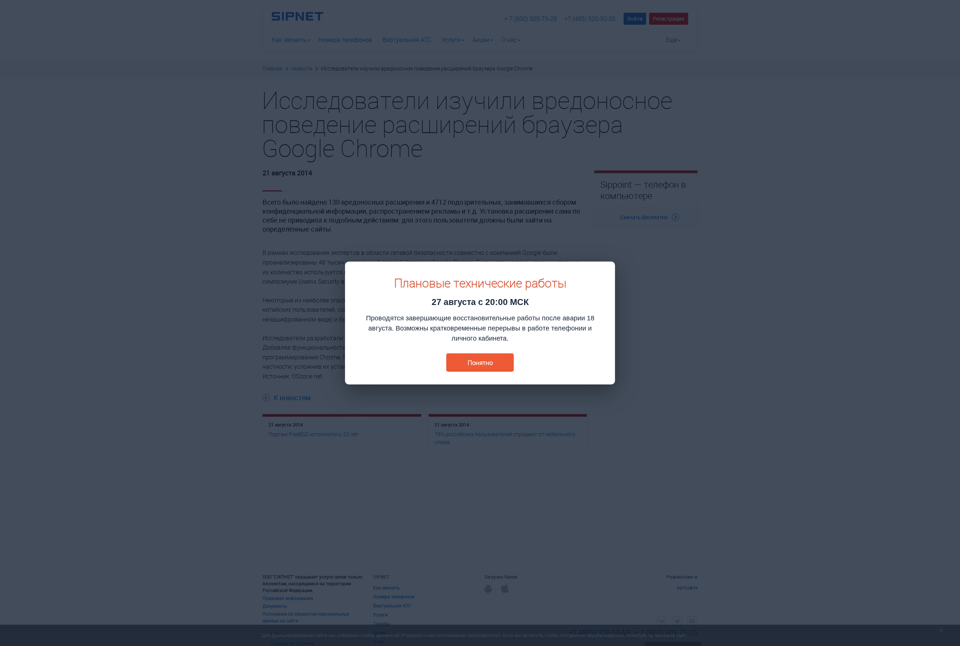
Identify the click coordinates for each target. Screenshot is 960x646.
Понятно (480, 362)
